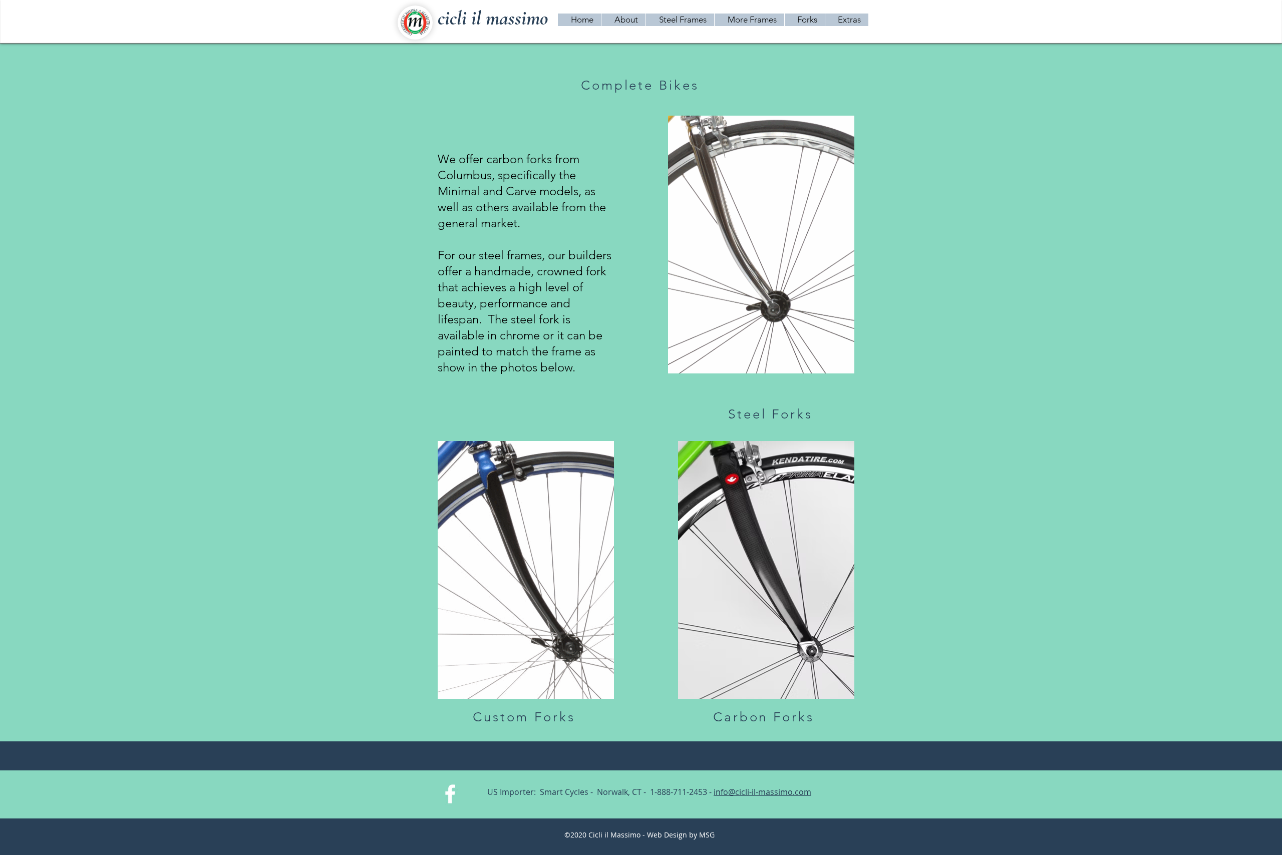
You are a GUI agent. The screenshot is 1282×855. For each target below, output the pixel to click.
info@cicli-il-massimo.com (762, 791)
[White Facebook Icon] (450, 793)
